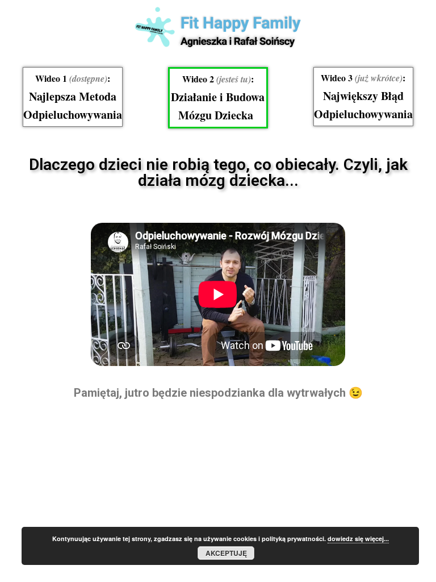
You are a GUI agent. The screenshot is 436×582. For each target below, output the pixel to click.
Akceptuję (226, 553)
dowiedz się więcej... (358, 538)
